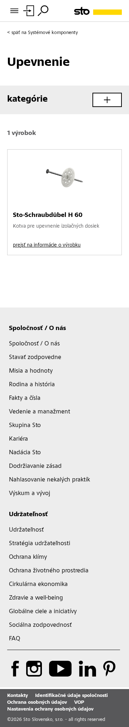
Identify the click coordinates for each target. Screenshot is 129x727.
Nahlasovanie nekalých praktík (49, 480)
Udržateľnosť (28, 515)
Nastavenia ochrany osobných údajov (50, 709)
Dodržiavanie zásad (35, 466)
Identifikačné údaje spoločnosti (71, 695)
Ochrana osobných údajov (37, 702)
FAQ (14, 639)
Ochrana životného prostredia (49, 571)
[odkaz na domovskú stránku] (98, 11)
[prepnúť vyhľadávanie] (43, 11)
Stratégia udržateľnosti (39, 544)
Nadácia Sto (25, 453)
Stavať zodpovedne (35, 357)
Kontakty (17, 695)
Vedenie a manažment (39, 412)
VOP (79, 702)
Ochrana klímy (28, 557)
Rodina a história (32, 385)
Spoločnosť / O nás (37, 328)
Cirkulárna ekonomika (38, 584)
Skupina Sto (25, 425)
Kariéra (18, 439)
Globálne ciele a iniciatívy (43, 612)
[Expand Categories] (107, 100)
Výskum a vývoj (29, 493)
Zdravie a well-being (36, 598)
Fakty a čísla (24, 398)
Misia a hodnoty (31, 371)
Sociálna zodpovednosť (40, 625)
